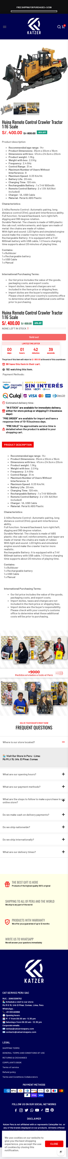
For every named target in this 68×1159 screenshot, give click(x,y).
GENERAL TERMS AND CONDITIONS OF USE (23, 1052)
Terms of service (10, 1067)
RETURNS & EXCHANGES (14, 1057)
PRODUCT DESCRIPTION (18, 444)
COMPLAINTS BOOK (11, 1062)
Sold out (34, 337)
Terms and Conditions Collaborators (20, 1076)
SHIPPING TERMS (10, 1048)
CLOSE (54, 1143)
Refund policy (9, 1072)
